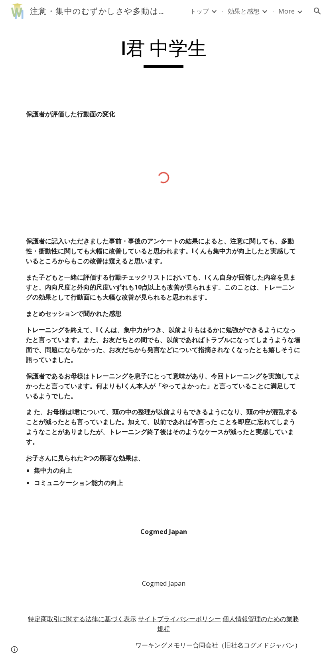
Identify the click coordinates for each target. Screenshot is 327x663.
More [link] (286, 11)
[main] (163, 52)
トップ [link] (199, 11)
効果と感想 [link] (244, 11)
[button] (317, 11)
